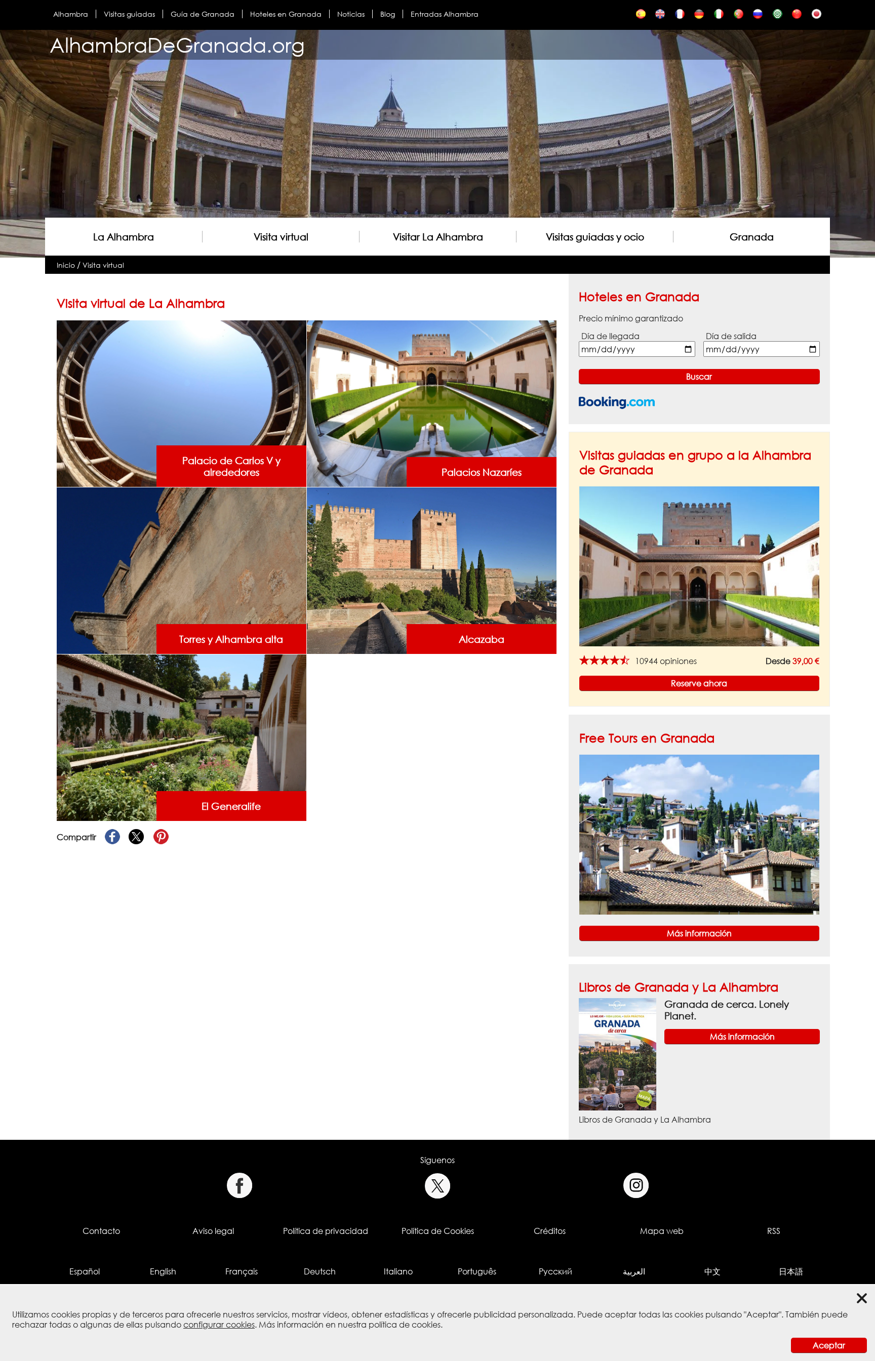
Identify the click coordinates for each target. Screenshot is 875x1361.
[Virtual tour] (660, 16)
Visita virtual (281, 236)
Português (477, 1271)
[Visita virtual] (640, 16)
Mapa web (662, 1231)
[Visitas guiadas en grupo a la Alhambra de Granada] (699, 566)
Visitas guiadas (129, 14)
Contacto (101, 1231)
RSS (773, 1231)
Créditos (550, 1231)
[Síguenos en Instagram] (636, 1186)
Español (84, 1271)
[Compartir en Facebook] (112, 837)
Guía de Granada (202, 14)
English (163, 1271)
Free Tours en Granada (646, 737)
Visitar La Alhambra (438, 236)
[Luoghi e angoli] (718, 16)
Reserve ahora (699, 683)
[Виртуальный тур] (757, 16)
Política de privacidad (325, 1231)
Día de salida (731, 336)
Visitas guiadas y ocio (595, 236)
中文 (712, 1271)
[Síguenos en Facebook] (239, 1186)
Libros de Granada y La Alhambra (678, 986)
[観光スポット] (816, 16)
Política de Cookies (438, 1231)
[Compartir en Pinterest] (161, 837)
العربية (634, 1271)
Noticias (351, 14)
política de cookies (405, 1324)
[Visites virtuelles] (679, 16)
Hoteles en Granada (286, 14)
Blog (387, 14)
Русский (555, 1271)
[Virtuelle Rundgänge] (699, 16)
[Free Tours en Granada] (699, 834)
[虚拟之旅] (796, 16)
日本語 (791, 1271)
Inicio (66, 265)
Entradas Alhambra (445, 14)
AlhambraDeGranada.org (177, 44)
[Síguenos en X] (438, 1186)
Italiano (398, 1271)
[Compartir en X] (137, 837)
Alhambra (70, 14)
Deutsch (320, 1271)
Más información (699, 933)
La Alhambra (123, 236)
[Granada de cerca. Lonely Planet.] (617, 1054)
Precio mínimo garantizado (631, 318)
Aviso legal (213, 1231)
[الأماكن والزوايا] (777, 16)
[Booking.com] (617, 402)
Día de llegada (610, 336)
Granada (752, 236)
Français (241, 1271)
